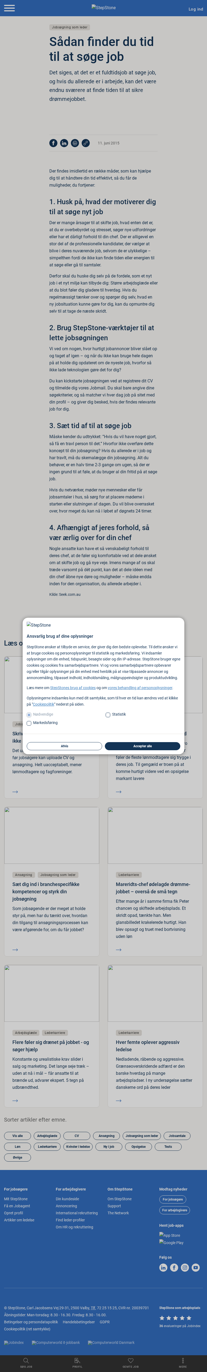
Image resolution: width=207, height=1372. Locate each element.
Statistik (119, 714)
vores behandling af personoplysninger (140, 688)
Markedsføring (45, 722)
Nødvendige (43, 714)
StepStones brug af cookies (73, 688)
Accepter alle (142, 746)
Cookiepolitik (43, 704)
